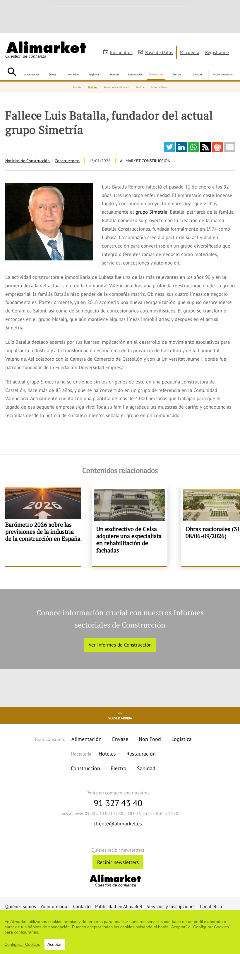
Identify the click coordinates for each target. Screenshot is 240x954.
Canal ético (211, 906)
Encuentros (121, 52)
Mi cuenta (189, 52)
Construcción (156, 74)
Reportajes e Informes (116, 87)
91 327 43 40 (118, 802)
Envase (52, 74)
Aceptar (54, 944)
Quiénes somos (20, 906)
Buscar (11, 72)
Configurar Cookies (22, 944)
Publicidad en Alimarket (118, 906)
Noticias (92, 87)
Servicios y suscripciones (171, 906)
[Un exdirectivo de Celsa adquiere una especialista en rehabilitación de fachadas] (129, 526)
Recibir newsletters (224, 74)
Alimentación (31, 74)
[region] (120, 932)
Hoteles (114, 74)
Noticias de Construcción (27, 160)
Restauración (135, 74)
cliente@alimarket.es (118, 823)
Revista (140, 87)
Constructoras (67, 160)
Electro (177, 74)
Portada (77, 87)
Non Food (73, 74)
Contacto (82, 906)
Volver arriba (120, 718)
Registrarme (217, 52)
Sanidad (197, 74)
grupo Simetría (151, 212)
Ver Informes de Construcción (120, 645)
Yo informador (54, 906)
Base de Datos (159, 52)
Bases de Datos (159, 87)
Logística (94, 74)
